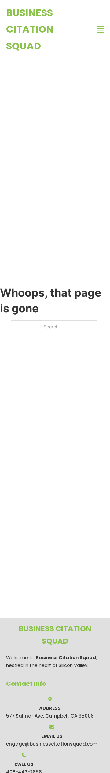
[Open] (100, 29)
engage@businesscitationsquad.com (51, 744)
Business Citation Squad (29, 29)
